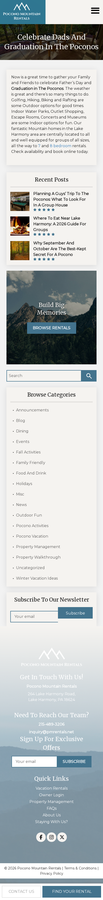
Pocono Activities (32, 525)
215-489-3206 (51, 724)
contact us (21, 891)
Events (22, 441)
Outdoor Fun (29, 515)
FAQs (52, 808)
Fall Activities (28, 452)
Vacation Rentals (52, 788)
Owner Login (51, 795)
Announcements (32, 410)
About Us (52, 815)
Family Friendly (30, 462)
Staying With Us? (51, 821)
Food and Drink (31, 473)
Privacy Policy (51, 873)
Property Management (38, 546)
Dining (22, 431)
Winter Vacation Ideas (37, 578)
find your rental (72, 891)
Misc (20, 494)
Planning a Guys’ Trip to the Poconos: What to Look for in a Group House (61, 199)
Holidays (24, 483)
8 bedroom (60, 146)
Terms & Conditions (80, 868)
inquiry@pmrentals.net (51, 732)
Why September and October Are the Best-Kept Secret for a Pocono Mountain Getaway (59, 252)
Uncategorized (30, 568)
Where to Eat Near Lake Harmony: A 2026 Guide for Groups (59, 224)
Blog (20, 420)
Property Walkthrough (38, 557)
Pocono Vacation (32, 536)
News (21, 504)
